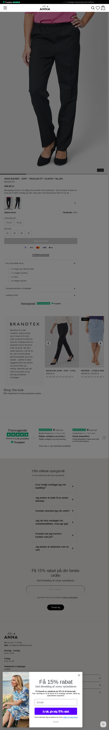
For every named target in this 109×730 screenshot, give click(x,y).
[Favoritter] (98, 8)
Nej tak (55, 722)
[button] (5, 8)
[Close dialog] (79, 675)
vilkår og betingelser (70, 717)
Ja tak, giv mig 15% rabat (56, 711)
